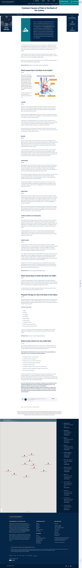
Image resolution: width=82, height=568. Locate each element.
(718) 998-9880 (66, 456)
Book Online (64, 1)
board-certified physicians (25, 412)
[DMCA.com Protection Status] (12, 560)
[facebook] (80, 281)
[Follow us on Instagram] (66, 566)
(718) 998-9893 (66, 464)
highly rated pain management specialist (30, 387)
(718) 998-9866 (66, 471)
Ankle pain (25, 154)
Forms (26, 555)
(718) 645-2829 (66, 442)
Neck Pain (42, 3)
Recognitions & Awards (39, 540)
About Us (29, 3)
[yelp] (80, 286)
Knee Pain (52, 3)
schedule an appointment (43, 384)
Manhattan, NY (67, 423)
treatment (33, 255)
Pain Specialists (72, 17)
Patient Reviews (38, 541)
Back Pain (33, 3)
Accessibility (11, 555)
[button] (35, 556)
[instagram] (80, 283)
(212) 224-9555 (75, 1)
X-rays (42, 373)
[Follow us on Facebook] (68, 566)
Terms (18, 555)
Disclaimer (53, 398)
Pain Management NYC (28, 384)
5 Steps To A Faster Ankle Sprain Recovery (37, 335)
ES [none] (36, 555)
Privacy (15, 555)
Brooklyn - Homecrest (58, 526)
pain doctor (30, 61)
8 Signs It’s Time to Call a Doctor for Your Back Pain (38, 65)
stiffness (31, 124)
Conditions (56, 3)
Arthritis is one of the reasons (26, 106)
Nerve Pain (37, 529)
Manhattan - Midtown (58, 525)
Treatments (72, 24)
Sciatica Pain (38, 3)
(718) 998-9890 (66, 434)
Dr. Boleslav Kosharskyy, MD (35, 398)
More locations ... (57, 530)
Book (6, 28)
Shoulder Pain (47, 3)
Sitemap (23, 555)
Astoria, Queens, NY (67, 452)
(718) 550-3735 (66, 509)
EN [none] (34, 555)
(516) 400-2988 (66, 478)
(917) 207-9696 (66, 494)
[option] (36, 556)
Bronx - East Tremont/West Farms (59, 527)
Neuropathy (41, 529)
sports (28, 184)
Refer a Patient (30, 555)
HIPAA (20, 555)
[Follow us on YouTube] (71, 566)
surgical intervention (45, 258)
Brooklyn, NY (66, 430)
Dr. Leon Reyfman (47, 26)
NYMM (13, 565)
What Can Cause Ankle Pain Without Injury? (37, 270)
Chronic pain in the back (25, 75)
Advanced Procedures (39, 539)
